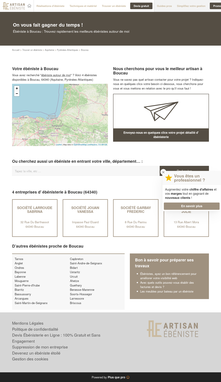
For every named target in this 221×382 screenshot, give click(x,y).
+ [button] (17, 88)
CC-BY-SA (102, 144)
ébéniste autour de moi (56, 75)
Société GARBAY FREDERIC (136, 209)
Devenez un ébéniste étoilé (36, 353)
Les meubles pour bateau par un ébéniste (166, 291)
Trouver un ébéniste (32, 49)
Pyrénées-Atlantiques (67, 49)
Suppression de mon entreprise (40, 347)
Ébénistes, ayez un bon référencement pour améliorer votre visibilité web (168, 275)
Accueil (16, 49)
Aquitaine (49, 49)
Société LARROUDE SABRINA (34, 209)
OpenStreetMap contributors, (85, 144)
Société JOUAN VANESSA (85, 209)
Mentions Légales (28, 323)
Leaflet (59, 144)
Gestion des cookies (30, 359)
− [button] (17, 93)
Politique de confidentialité (35, 329)
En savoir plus (191, 206)
